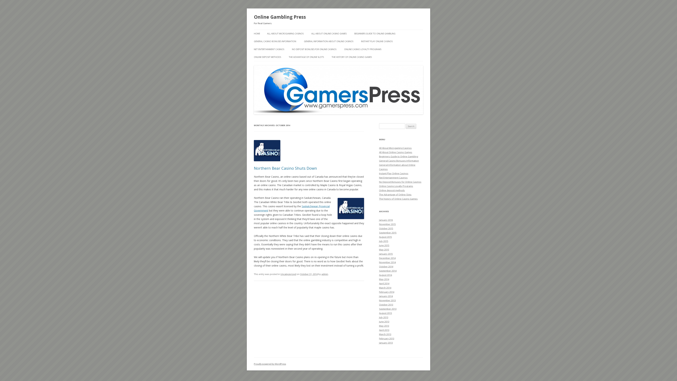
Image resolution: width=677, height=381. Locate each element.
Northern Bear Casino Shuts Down (285, 168)
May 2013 (384, 325)
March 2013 (385, 334)
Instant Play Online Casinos (377, 41)
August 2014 (385, 275)
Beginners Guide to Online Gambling (374, 33)
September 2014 (388, 270)
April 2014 (384, 283)
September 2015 (388, 232)
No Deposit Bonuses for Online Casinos (314, 49)
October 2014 (386, 266)
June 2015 (384, 245)
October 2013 (386, 304)
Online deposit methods (267, 57)
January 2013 (386, 342)
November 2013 (387, 300)
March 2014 (385, 287)
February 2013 (386, 338)
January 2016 (386, 220)
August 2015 (385, 236)
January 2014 (386, 296)
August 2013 (385, 313)
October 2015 (386, 228)
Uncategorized (288, 274)
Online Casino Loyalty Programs (362, 49)
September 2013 (388, 308)
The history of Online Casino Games (352, 57)
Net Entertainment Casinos (269, 49)
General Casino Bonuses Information (275, 41)
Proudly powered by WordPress (270, 363)
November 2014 (387, 262)
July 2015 (383, 241)
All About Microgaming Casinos (285, 33)
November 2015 (387, 224)
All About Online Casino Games (329, 33)
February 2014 (386, 292)
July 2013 (383, 317)
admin (324, 274)
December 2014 (387, 258)
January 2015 (386, 253)
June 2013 (384, 321)
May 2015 (384, 249)
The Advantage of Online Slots (306, 57)
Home (257, 33)
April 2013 (384, 330)
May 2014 (384, 279)
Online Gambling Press (280, 17)
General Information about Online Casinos (328, 41)
